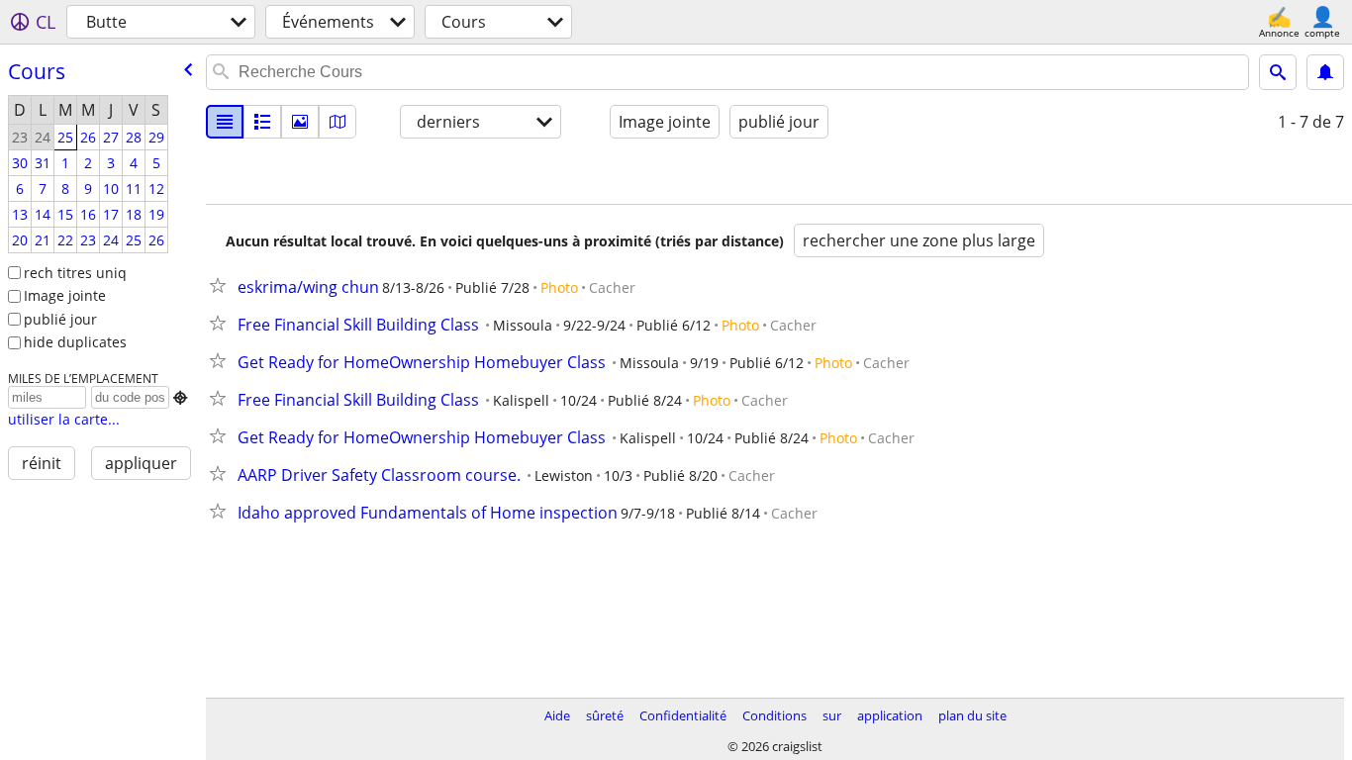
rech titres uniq (75, 272)
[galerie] (300, 122)
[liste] (224, 122)
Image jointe (65, 295)
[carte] (337, 122)
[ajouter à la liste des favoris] (222, 285)
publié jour (60, 319)
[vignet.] (262, 122)
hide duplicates (75, 341)
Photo (559, 287)
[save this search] (1325, 72)
